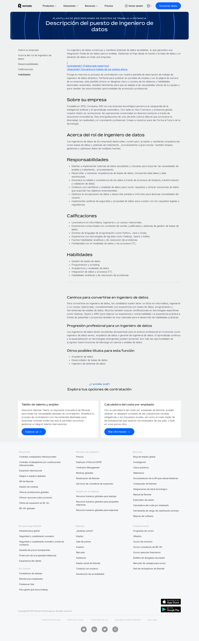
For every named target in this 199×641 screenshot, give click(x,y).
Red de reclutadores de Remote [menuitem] (148, 568)
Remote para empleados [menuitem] (31, 579)
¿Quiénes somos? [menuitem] (84, 531)
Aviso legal (152, 620)
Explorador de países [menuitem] (143, 500)
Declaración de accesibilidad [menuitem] (90, 574)
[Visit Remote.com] (25, 6)
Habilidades (24, 74)
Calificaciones (25, 69)
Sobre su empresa (28, 50)
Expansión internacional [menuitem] (30, 470)
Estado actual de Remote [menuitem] (88, 563)
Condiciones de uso (99, 620)
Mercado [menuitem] (80, 552)
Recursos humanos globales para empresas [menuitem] (97, 510)
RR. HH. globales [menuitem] (27, 508)
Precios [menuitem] (79, 456)
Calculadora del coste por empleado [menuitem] (151, 505)
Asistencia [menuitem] (81, 558)
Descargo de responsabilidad (128, 620)
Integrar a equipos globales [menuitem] (32, 476)
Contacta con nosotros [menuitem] (87, 568)
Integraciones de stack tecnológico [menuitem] (150, 489)
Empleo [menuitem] (79, 536)
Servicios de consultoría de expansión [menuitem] (94, 483)
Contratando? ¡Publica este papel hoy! (88, 65)
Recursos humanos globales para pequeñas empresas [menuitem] (97, 503)
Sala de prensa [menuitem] (83, 541)
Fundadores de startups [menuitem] (30, 573)
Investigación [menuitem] (139, 462)
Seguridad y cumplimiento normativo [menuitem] (36, 536)
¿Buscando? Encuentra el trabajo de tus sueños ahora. (97, 69)
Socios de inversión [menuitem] (142, 541)
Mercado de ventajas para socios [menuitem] (149, 563)
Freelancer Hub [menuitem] (26, 584)
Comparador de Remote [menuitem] (145, 483)
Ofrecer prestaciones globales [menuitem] (34, 492)
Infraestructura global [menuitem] (29, 531)
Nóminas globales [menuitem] (84, 473)
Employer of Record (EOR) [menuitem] (89, 462)
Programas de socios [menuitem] (143, 531)
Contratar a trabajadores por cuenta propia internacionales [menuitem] (40, 463)
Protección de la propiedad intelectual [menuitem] (37, 555)
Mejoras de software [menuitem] (143, 516)
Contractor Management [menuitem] (88, 467)
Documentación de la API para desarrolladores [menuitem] (155, 478)
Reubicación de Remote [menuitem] (87, 478)
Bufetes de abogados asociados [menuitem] (149, 558)
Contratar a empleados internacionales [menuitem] (37, 456)
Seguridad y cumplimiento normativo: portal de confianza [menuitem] (41, 543)
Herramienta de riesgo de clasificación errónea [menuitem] (156, 510)
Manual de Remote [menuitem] (142, 494)
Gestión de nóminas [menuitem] (28, 487)
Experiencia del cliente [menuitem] (30, 561)
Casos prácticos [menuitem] (141, 467)
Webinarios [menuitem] (138, 473)
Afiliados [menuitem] (137, 536)
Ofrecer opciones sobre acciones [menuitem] (35, 497)
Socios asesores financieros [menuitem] (147, 552)
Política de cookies (75, 620)
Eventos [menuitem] (80, 547)
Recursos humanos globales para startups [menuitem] (96, 496)
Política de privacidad (51, 620)
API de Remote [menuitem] (26, 481)
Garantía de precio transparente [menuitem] (34, 550)
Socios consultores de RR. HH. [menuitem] (147, 547)
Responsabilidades (28, 64)
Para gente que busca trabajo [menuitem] (33, 589)
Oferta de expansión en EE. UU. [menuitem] (34, 503)
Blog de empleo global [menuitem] (144, 456)
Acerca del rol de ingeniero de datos (34, 57)
